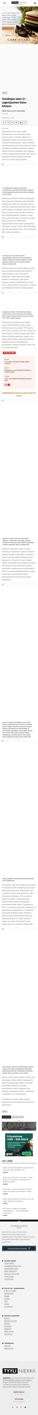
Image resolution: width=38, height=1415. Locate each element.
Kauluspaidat (9, 1293)
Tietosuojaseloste (19, 1401)
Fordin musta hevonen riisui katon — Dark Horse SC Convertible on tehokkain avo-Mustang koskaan (17, 1179)
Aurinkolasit (8, 1307)
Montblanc (8, 1326)
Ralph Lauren (9, 1332)
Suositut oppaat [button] (10, 1261)
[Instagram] (17, 1407)
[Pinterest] (12, 123)
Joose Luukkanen (18, 111)
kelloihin (11, 1380)
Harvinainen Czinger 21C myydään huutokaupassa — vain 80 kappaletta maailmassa (16, 1211)
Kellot (7, 359)
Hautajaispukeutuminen (12, 1266)
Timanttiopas (9, 1276)
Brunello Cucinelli (10, 1321)
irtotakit (13, 1291)
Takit (6, 1301)
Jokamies (7, 1346)
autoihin (17, 1380)
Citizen (7, 376)
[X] (8, 123)
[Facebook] (4, 123)
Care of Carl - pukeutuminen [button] (14, 1288)
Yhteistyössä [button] (9, 1343)
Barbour (7, 1318)
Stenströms (8, 1334)
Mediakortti (19, 1394)
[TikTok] (21, 1407)
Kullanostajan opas (11, 1269)
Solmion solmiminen (11, 1274)
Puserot (7, 1299)
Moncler (7, 1324)
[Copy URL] (25, 123)
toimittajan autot (17, 1117)
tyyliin (28, 1380)
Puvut (6, 1291)
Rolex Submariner (10, 1271)
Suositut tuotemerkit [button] (12, 1316)
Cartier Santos (9, 1263)
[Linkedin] (21, 123)
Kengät (6, 1296)
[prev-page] (6, 385)
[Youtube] (25, 1407)
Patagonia (7, 1329)
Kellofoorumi (8, 1348)
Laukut (6, 1304)
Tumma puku (8, 1279)
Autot (5, 93)
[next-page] (9, 385)
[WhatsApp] (16, 123)
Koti (3, 128)
